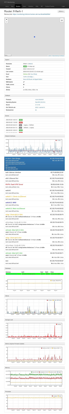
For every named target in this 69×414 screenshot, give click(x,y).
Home (7, 6)
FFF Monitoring (9, 2)
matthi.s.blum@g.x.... (28, 76)
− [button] (6, 22)
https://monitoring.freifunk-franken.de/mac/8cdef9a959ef (31, 14)
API (42, 6)
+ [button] (6, 19)
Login (63, 6)
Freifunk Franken (49, 6)
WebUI (30, 63)
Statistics (30, 6)
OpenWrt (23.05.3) (40, 102)
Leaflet (49, 55)
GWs (37, 6)
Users (24, 6)
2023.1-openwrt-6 (40, 107)
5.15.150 (37, 105)
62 (36, 110)
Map (12, 6)
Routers (18, 6)
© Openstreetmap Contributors (58, 55)
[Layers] (62, 20)
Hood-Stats (34, 74)
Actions (61, 11)
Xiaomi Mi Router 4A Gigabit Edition (32, 79)
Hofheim (25, 74)
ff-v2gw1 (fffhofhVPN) (11, 274)
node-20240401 (39, 99)
